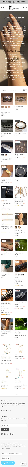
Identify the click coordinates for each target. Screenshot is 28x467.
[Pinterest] (10, 410)
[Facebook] (1, 410)
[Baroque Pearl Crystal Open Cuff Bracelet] (7, 146)
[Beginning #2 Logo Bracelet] (7, 266)
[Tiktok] (8, 410)
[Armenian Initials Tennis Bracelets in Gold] (7, 219)
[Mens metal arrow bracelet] (21, 99)
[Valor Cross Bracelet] (21, 171)
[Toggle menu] (1, 7)
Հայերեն (4, 458)
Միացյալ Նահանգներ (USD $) (10, 453)
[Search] (5, 7)
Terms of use (8, 448)
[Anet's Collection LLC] (14, 7)
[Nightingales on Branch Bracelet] (21, 324)
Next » (16, 394)
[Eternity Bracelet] (7, 373)
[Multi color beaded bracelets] (7, 99)
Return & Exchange (22, 446)
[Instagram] (3, 410)
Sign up (5, 429)
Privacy (2, 448)
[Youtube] (6, 410)
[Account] (23, 7)
